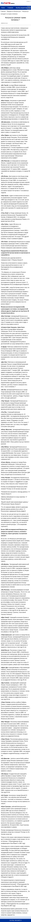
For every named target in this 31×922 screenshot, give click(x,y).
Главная (10, 8)
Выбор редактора (22, 8)
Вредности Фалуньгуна (14, 11)
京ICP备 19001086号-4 (16, 920)
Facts (3, 8)
